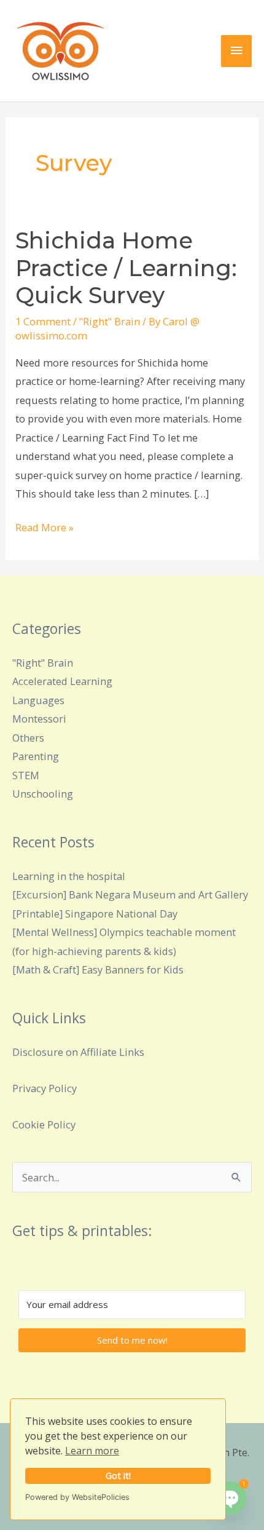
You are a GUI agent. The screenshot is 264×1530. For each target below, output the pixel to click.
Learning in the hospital (68, 876)
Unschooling (42, 794)
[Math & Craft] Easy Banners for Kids (98, 969)
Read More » (44, 526)
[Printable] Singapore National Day (94, 913)
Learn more (92, 1450)
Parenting (35, 756)
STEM (25, 775)
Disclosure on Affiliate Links (78, 1052)
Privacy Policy (44, 1088)
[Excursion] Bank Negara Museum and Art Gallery (130, 894)
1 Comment (43, 321)
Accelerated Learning (62, 681)
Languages (38, 700)
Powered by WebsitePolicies (77, 1497)
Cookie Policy (44, 1124)
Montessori (39, 718)
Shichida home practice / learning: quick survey (126, 268)
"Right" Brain (109, 321)
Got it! (118, 1475)
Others (28, 738)
